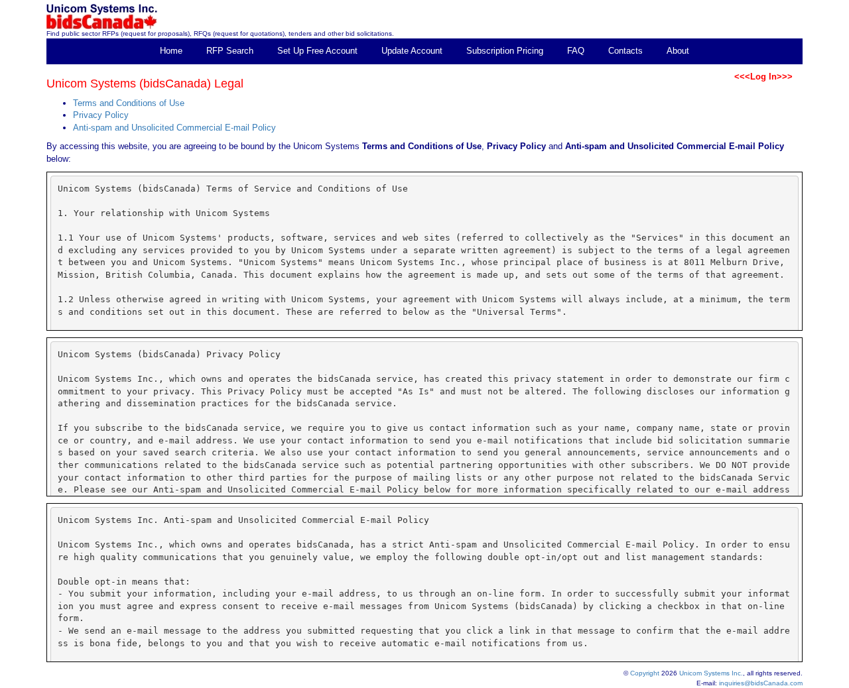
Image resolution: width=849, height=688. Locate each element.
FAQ (575, 51)
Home (171, 51)
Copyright (644, 673)
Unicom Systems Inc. (711, 673)
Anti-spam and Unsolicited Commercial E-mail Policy (174, 128)
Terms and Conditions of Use (128, 103)
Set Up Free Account (317, 51)
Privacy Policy (101, 115)
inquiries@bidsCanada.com (761, 683)
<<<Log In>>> (763, 77)
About (678, 51)
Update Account (411, 51)
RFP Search (229, 51)
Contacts (625, 51)
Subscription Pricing (504, 51)
